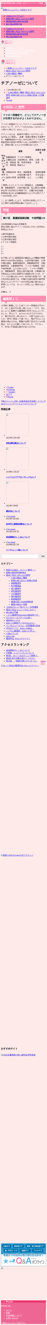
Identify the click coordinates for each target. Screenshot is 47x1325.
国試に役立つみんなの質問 (18, 575)
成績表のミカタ (13, 620)
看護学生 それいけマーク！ (18, 638)
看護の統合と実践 (19, 604)
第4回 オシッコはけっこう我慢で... (22, 656)
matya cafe (10, 636)
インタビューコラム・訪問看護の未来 (23, 626)
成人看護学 (16, 588)
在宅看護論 (16, 586)
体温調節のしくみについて (18, 537)
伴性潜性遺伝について (16, 443)
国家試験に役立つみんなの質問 (20, 19)
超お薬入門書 (12, 612)
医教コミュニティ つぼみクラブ (14, 1323)
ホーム (9, 1310)
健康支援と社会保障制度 (22, 602)
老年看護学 (16, 591)
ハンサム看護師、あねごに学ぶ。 (21, 631)
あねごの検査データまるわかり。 (21, 623)
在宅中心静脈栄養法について (19, 524)
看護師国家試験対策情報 (17, 21)
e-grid (9, 100)
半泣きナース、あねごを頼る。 (20, 628)
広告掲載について (14, 1315)
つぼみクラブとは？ (15, 16)
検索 (43, 556)
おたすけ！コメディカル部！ (19, 618)
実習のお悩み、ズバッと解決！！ (21, 570)
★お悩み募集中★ (14, 24)
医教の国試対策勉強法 (16, 572)
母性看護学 (16, 596)
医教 (8, 1313)
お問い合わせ (12, 1318)
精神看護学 (16, 599)
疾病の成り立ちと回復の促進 (24, 95)
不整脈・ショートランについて (20, 653)
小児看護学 (16, 594)
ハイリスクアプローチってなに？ (21, 477)
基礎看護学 (16, 583)
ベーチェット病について (17, 550)
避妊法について (13, 511)
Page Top (7, 1306)
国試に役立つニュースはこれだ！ (21, 610)
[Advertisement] (23, 357)
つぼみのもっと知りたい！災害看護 (22, 607)
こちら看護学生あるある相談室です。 (23, 615)
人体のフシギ (12, 634)
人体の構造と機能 (16, 92)
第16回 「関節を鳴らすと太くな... (22, 661)
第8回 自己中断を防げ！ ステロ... (21, 658)
